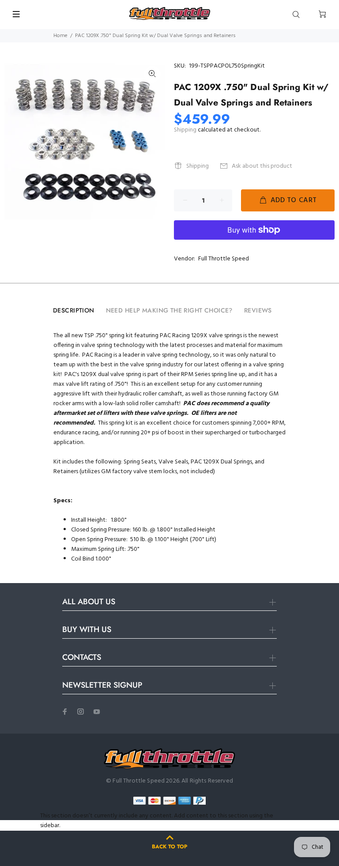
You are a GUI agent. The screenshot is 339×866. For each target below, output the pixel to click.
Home (60, 35)
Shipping (185, 130)
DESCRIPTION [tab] (73, 310)
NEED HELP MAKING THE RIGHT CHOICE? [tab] (169, 310)
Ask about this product (262, 166)
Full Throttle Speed (223, 259)
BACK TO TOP (169, 847)
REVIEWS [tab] (258, 310)
